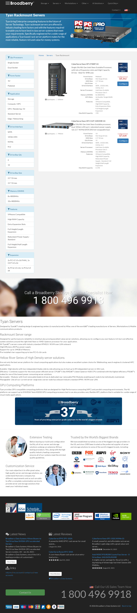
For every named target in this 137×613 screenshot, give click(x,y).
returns (9, 572)
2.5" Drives (12, 178)
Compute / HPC (14, 104)
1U (9, 81)
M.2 (9, 147)
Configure (123, 84)
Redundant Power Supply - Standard (19, 238)
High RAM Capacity (16, 219)
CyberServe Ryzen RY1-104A (61, 552)
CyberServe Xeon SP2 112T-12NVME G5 (88, 121)
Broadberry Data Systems (61, 578)
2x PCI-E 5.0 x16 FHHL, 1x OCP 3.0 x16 (19, 261)
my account (18, 572)
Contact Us (25, 592)
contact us (28, 572)
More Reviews (55, 574)
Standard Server (14, 114)
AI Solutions (97, 3)
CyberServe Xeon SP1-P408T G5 (85, 64)
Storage (44, 3)
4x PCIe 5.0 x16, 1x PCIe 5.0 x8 (19, 269)
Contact (115, 10)
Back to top (126, 606)
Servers (56, 3)
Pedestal (11, 86)
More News (11, 562)
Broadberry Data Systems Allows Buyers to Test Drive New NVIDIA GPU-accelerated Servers (23, 541)
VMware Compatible (16, 214)
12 (9, 165)
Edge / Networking (15, 119)
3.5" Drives (12, 183)
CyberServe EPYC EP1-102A (60, 538)
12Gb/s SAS (12, 137)
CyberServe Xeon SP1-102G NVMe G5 (108, 538)
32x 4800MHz (14, 201)
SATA (10, 132)
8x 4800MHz (13, 196)
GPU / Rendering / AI (16, 109)
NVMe (10, 142)
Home (41, 55)
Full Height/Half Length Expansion (17, 245)
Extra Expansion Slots (17, 224)
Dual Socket (13, 67)
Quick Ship (112, 3)
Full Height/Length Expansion (15, 230)
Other (84, 3)
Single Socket (13, 63)
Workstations (70, 3)
